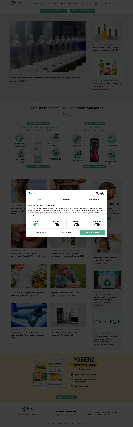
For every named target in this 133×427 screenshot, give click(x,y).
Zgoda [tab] (39, 199)
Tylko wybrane (66, 232)
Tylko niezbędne (40, 232)
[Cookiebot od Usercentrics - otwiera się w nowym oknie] (97, 193)
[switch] (56, 224)
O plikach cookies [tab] (93, 199)
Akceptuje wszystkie (92, 232)
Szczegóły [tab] (66, 199)
